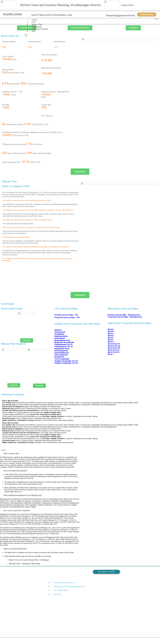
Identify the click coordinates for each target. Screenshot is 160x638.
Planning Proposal (40, 29)
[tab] (80, 400)
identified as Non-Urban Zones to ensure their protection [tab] (37, 420)
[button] (40, 454)
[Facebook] (142, 5)
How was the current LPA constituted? (16, 510)
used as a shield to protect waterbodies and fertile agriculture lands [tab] (31, 418)
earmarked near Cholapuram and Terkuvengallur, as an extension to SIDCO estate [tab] (36, 408)
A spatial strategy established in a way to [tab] (31, 414)
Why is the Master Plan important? (15, 471)
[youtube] (153, 5)
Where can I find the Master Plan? (15, 549)
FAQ (33, 31)
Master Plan (37, 24)
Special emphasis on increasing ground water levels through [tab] (31, 412)
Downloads (36, 27)
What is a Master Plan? (11, 453)
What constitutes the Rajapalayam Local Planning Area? (22, 495)
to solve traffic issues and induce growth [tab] (34, 410)
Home (34, 20)
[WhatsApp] (149, 5)
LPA (33, 22)
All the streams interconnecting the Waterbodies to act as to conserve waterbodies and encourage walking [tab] (49, 416)
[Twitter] (146, 5)
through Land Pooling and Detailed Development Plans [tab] (31, 406)
